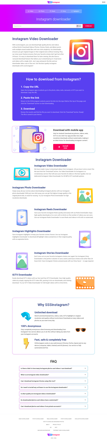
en (103, 2)
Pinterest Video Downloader (61, 430)
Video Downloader (24, 418)
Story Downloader (66, 418)
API (50, 427)
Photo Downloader (38, 418)
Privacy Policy (57, 424)
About (47, 424)
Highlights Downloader (81, 418)
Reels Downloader (52, 418)
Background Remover (44, 430)
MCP (56, 427)
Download (88, 26)
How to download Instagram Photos (53, 421)
